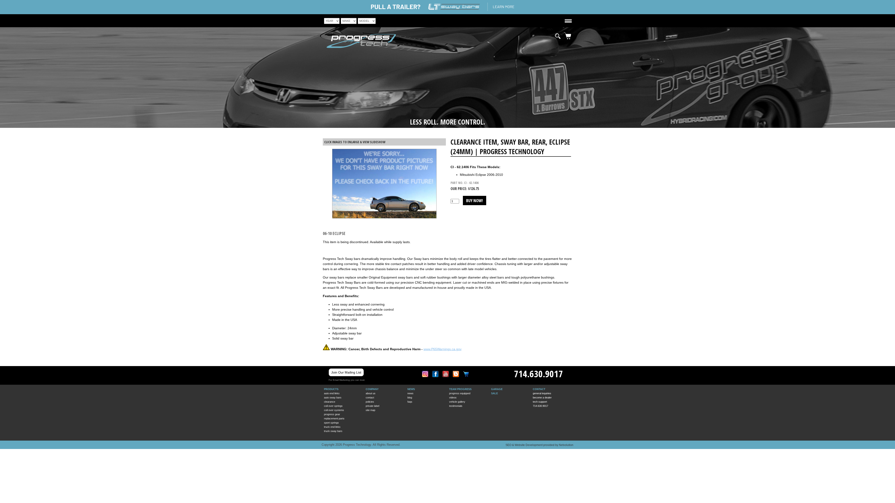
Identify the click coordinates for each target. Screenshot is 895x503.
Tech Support (540, 401)
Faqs (409, 401)
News (410, 393)
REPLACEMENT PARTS (334, 418)
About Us (370, 393)
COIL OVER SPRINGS (333, 405)
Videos (453, 397)
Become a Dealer (542, 397)
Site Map (370, 410)
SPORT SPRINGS (331, 422)
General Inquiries (542, 393)
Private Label (372, 405)
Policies (370, 401)
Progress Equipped (459, 393)
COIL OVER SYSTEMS (334, 410)
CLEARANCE (329, 401)
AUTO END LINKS (332, 393)
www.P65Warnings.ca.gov (442, 349)
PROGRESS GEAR (332, 414)
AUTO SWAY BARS (332, 397)
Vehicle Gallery (457, 401)
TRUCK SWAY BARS (333, 431)
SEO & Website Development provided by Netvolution (539, 445)
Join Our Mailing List (346, 372)
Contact (370, 397)
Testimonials (455, 405)
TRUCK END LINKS (332, 426)
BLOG (409, 397)
